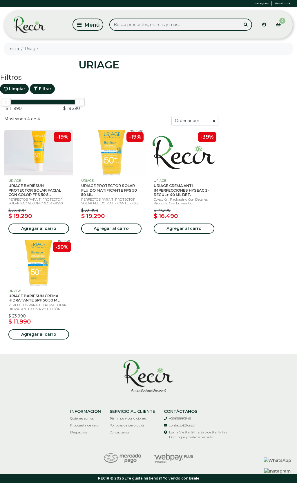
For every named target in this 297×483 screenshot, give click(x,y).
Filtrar (44, 88)
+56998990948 (180, 418)
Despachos (78, 432)
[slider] (6, 102)
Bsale (194, 478)
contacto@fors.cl (182, 425)
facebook (282, 3)
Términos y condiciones (128, 418)
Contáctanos (119, 432)
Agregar (38, 228)
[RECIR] (37, 25)
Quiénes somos (82, 418)
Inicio (13, 48)
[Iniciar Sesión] (264, 25)
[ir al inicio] (148, 375)
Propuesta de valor (85, 425)
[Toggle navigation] (88, 25)
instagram (261, 3)
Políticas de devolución (127, 425)
